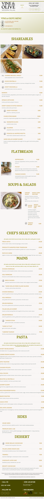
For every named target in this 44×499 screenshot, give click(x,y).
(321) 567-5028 (33, 3)
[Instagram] (33, 9)
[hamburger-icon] (22, 7)
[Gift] (36, 9)
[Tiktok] (8, 493)
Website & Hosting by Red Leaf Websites (36, 497)
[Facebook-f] (30, 9)
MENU (22, 5)
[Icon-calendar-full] (39, 9)
